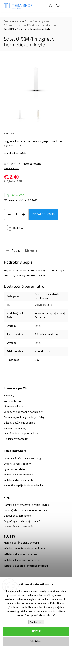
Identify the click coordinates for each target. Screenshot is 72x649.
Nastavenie (36, 622)
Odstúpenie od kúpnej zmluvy (21, 434)
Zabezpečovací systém (17, 516)
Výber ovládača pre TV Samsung (22, 458)
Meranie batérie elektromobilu (21, 543)
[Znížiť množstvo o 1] (9, 214)
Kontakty (9, 396)
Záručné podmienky (15, 428)
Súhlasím (36, 631)
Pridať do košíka (43, 214)
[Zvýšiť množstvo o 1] (23, 214)
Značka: (11, 168)
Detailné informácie (15, 154)
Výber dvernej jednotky (17, 464)
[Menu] (65, 6)
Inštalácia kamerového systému (22, 560)
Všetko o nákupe (13, 406)
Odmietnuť (36, 642)
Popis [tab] (16, 250)
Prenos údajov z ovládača (18, 527)
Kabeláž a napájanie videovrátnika (23, 485)
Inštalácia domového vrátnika (20, 554)
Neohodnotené (32, 163)
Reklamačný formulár (16, 439)
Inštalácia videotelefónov (18, 475)
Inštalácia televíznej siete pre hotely (25, 548)
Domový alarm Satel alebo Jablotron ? (25, 510)
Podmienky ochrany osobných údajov (25, 417)
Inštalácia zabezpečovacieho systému (26, 566)
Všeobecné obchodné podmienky (23, 412)
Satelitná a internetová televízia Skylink (26, 505)
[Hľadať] (51, 6)
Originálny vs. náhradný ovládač (22, 521)
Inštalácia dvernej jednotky (19, 480)
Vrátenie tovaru (13, 401)
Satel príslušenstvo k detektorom (47, 296)
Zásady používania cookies (19, 423)
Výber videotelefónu (15, 469)
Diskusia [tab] (31, 250)
